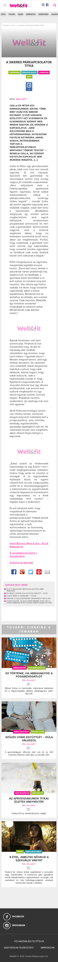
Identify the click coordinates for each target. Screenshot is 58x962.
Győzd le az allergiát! (21, 562)
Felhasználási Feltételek (29, 941)
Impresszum (47, 947)
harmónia (14, 72)
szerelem (44, 72)
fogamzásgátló (36, 668)
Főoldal (5, 25)
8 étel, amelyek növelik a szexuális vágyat (29, 858)
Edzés (20, 14)
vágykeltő (37, 793)
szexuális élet (21, 732)
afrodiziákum (22, 793)
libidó (20, 852)
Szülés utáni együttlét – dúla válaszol (29, 738)
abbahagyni (19, 668)
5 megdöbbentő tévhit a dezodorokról (23, 554)
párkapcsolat (29, 72)
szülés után (37, 732)
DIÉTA (3, 14)
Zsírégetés (30, 14)
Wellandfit (31, 680)
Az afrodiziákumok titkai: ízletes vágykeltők (29, 800)
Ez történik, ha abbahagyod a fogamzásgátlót (29, 675)
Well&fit (21, 99)
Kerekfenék (43, 14)
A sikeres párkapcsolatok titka (30, 25)
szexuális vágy (33, 852)
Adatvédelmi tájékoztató (19, 947)
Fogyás (12, 14)
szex (13, 25)
